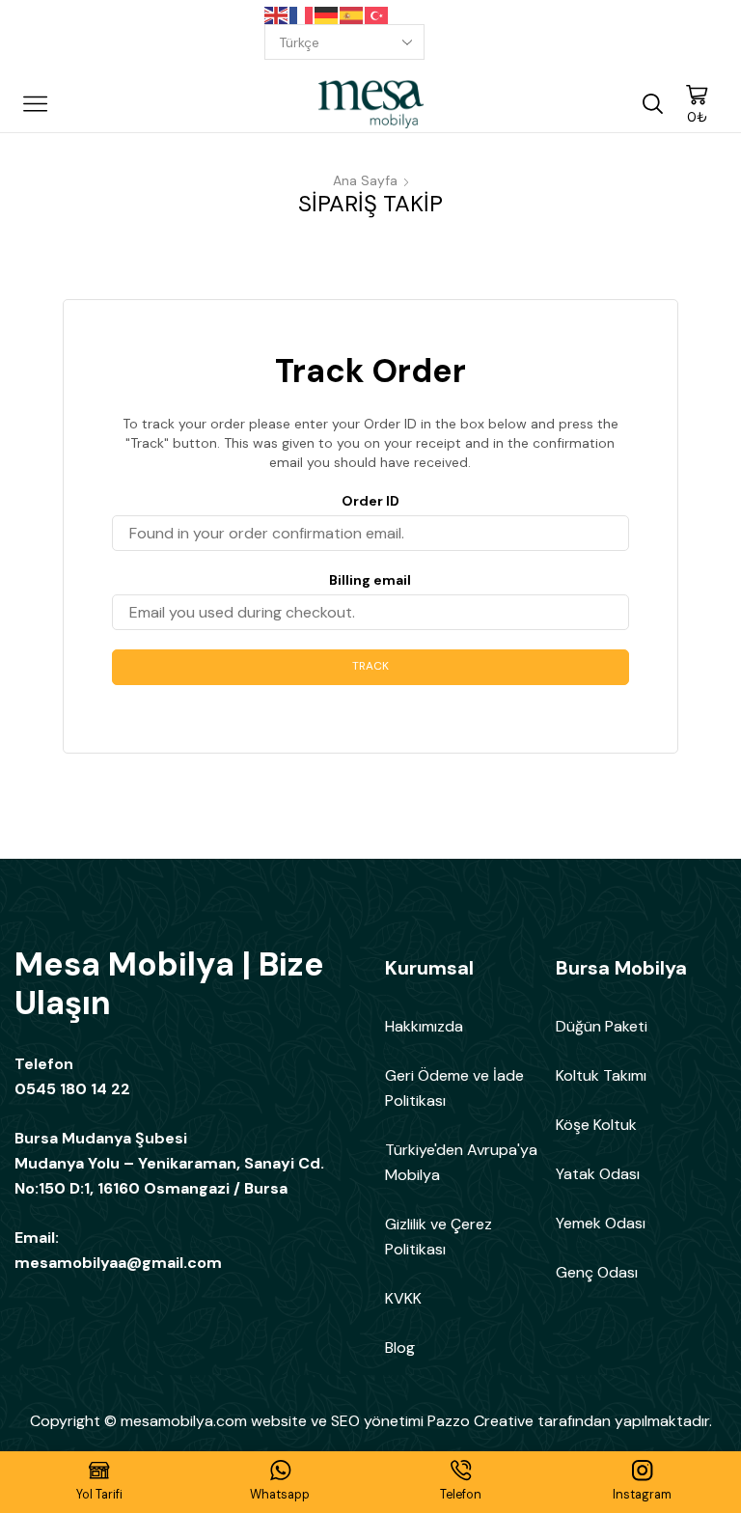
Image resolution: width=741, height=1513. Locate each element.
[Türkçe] (377, 14)
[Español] (352, 14)
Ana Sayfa (365, 180)
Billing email (370, 580)
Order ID (370, 500)
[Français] (302, 14)
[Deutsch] (327, 14)
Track (370, 666)
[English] (276, 14)
